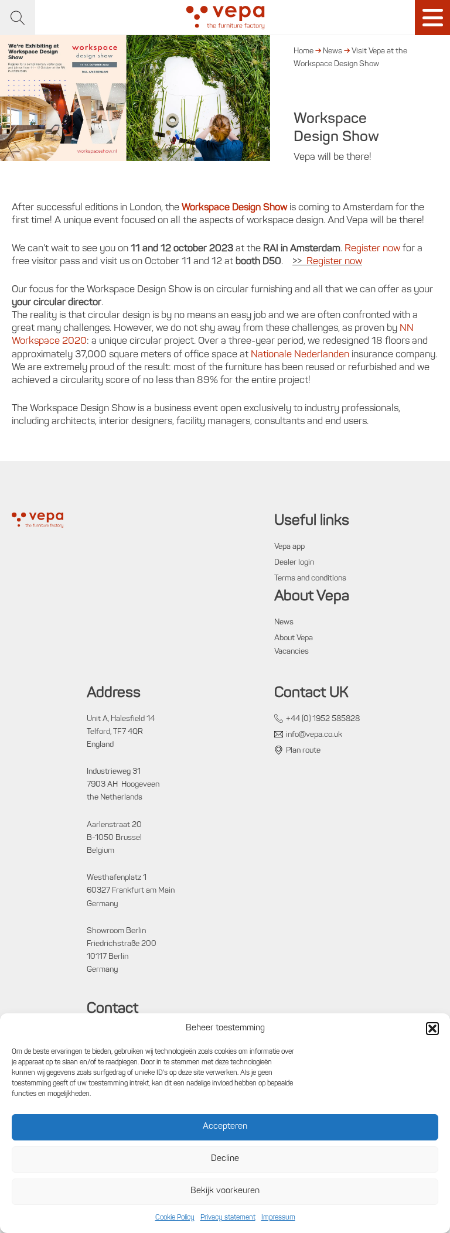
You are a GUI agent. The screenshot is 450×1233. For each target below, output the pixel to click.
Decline (225, 1159)
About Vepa (293, 638)
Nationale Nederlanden (300, 355)
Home (303, 51)
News (332, 51)
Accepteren (225, 1126)
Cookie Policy (175, 1217)
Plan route (303, 750)
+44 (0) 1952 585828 (323, 719)
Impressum (278, 1217)
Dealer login (294, 562)
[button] (432, 1028)
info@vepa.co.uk (314, 735)
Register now (372, 249)
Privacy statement (227, 1217)
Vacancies (291, 651)
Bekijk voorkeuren (225, 1191)
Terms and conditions (310, 578)
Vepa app (289, 547)
